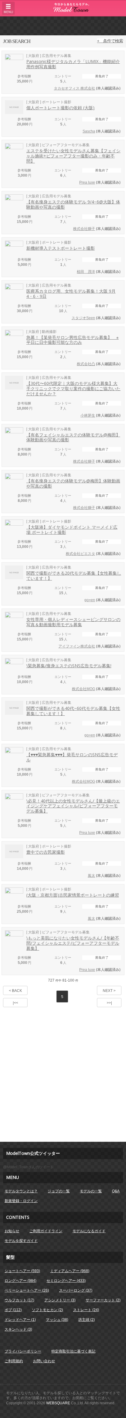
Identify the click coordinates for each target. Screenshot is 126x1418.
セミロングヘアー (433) (66, 1281)
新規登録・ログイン (21, 1201)
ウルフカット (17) (19, 1300)
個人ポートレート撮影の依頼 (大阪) (60, 108)
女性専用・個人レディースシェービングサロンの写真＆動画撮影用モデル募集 (73, 621)
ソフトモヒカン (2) (47, 1310)
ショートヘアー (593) (22, 1271)
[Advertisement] (63, 25)
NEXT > (109, 991)
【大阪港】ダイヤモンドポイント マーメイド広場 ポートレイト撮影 (71, 529)
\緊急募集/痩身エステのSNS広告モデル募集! (68, 665)
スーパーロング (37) (75, 1290)
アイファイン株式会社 (76, 646)
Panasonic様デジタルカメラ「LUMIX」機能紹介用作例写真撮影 (73, 63)
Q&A (116, 1191)
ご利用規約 (14, 1361)
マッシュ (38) (57, 1319)
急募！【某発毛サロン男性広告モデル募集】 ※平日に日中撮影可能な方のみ (72, 339)
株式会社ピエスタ (80, 554)
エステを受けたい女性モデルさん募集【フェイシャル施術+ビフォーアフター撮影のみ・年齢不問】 (73, 156)
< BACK (15, 991)
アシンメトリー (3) (60, 1300)
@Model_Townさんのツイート (28, 1167)
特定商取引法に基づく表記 (73, 1351)
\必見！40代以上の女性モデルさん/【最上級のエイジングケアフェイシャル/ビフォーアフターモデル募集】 (73, 806)
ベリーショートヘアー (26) (27, 1290)
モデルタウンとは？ (21, 1191)
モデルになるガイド (89, 1231)
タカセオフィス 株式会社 (74, 88)
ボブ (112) (13, 1310)
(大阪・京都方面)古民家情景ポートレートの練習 (72, 895)
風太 (91, 875)
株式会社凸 (86, 364)
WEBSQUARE (58, 1403)
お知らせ (12, 1231)
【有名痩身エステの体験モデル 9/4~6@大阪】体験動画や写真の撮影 (73, 204)
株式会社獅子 (84, 229)
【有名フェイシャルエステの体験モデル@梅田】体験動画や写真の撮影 (73, 437)
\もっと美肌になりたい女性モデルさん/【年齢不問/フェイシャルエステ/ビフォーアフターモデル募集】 (72, 943)
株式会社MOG (83, 689)
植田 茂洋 (86, 272)
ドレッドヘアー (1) (20, 1319)
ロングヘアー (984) (20, 1281)
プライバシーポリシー (23, 1351)
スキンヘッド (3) (18, 1329)
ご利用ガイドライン (45, 1231)
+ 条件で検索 (110, 40)
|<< (15, 1003)
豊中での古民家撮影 (45, 852)
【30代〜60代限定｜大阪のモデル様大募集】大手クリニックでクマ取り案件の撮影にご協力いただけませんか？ (73, 388)
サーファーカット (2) (103, 1300)
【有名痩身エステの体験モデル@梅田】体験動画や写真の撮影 (73, 483)
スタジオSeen (83, 318)
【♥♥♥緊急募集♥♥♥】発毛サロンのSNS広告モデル (72, 757)
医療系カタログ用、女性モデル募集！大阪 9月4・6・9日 (71, 293)
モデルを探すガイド (21, 1241)
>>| (109, 1003)
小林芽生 (87, 415)
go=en (89, 600)
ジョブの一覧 (59, 1191)
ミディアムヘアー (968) (69, 1271)
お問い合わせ (44, 1361)
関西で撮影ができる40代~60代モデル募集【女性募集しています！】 (73, 710)
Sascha (89, 131)
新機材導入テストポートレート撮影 (60, 248)
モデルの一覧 (91, 1191)
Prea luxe (87, 182)
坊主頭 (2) (86, 1319)
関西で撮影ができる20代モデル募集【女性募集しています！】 (73, 575)
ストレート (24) (86, 1310)
